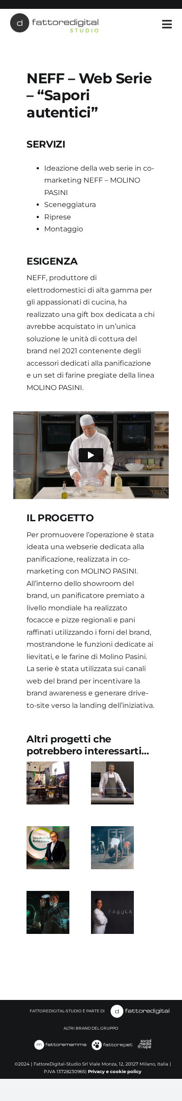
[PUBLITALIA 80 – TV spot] (48, 912)
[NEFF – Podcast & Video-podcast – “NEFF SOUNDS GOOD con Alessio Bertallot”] (48, 782)
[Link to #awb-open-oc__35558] (167, 24)
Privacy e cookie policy (114, 1071)
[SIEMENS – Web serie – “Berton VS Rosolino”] (112, 782)
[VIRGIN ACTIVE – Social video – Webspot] (112, 847)
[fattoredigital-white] (140, 1007)
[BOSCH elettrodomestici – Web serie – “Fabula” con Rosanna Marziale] (112, 912)
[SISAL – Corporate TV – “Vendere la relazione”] (48, 847)
